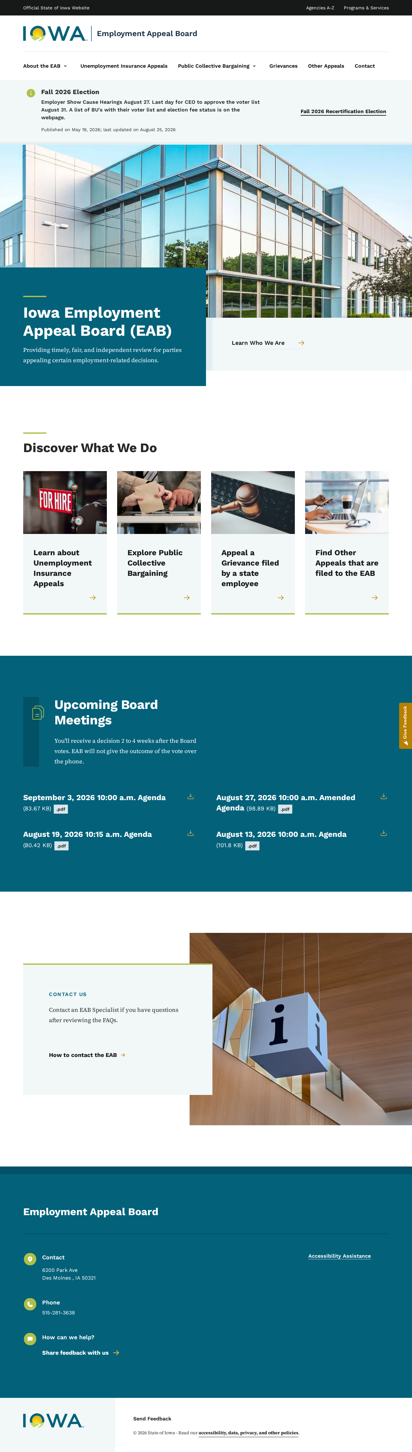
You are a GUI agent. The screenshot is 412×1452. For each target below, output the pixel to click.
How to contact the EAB (83, 1054)
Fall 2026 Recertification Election (343, 111)
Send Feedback (152, 1419)
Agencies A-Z (320, 7)
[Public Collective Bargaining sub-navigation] (254, 66)
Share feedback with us (75, 1352)
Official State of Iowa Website (56, 7)
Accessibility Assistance (339, 1256)
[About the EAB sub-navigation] (65, 66)
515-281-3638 (58, 1313)
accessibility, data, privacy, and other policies (248, 1432)
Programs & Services (366, 7)
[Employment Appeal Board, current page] (55, 33)
